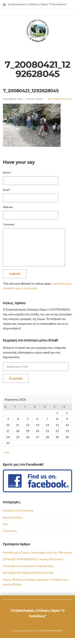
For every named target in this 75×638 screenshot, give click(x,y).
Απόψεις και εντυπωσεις (18, 510)
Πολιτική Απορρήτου (52, 631)
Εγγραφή (15, 378)
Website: (8, 207)
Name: (7, 172)
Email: (7, 189)
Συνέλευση (10, 530)
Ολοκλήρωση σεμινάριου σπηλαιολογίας (28, 566)
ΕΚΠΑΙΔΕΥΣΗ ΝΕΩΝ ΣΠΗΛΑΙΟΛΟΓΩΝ (28, 572)
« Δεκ (6, 452)
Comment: (9, 224)
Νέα (5, 524)
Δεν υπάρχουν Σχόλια (60, 99)
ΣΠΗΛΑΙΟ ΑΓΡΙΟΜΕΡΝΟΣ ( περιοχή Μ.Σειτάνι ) (33, 559)
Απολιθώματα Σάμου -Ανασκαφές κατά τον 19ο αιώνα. (37, 552)
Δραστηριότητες (13, 517)
